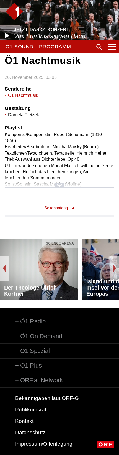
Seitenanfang (56, 207)
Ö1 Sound (19, 46)
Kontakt (24, 421)
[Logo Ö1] (14, 11)
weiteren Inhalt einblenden (59, 182)
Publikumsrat (30, 410)
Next (114, 268)
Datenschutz (30, 432)
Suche (99, 47)
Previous (4, 268)
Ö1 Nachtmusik (23, 95)
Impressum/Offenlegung (44, 444)
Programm (55, 46)
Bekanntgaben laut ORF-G (47, 398)
